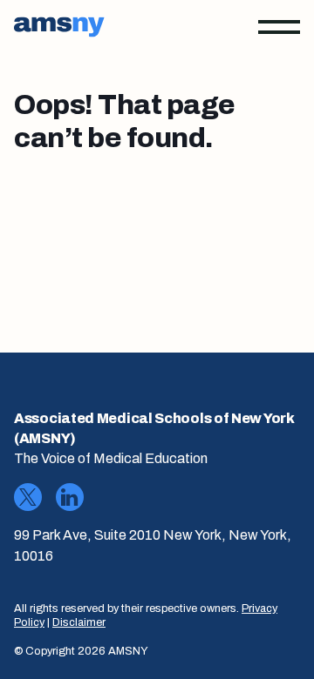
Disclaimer (79, 622)
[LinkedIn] (70, 497)
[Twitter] (28, 497)
